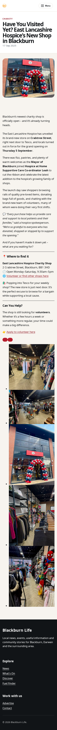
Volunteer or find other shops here (27, 276)
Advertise (8, 703)
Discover (8, 678)
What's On (9, 673)
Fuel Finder (9, 683)
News (6, 668)
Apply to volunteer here (20, 332)
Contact (7, 708)
